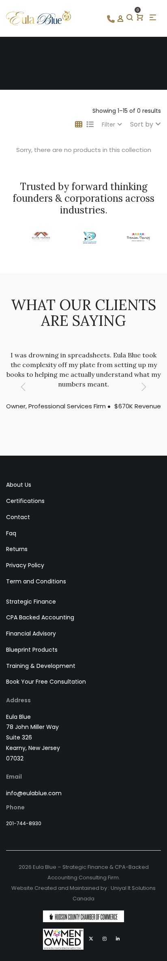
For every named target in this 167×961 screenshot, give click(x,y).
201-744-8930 (23, 823)
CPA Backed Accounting (40, 617)
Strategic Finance (31, 602)
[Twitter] (91, 938)
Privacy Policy (25, 565)
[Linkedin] (118, 938)
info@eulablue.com (34, 793)
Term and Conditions (36, 581)
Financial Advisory (31, 633)
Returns (17, 549)
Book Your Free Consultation (46, 682)
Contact (18, 517)
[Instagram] (105, 938)
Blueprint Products (32, 650)
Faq (11, 533)
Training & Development (40, 666)
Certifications (25, 501)
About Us (18, 485)
